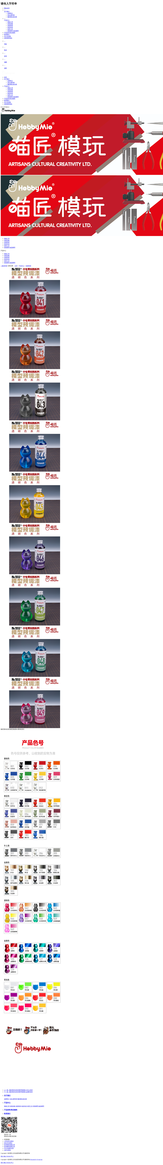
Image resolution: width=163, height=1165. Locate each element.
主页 (16, 266)
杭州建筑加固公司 (9, 1146)
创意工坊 (10, 29)
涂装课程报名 (8, 38)
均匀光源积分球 (9, 1148)
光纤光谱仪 (7, 1150)
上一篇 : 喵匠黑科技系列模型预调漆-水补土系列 (18, 1090)
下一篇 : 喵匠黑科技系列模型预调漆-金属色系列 (18, 1092)
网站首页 (7, 8)
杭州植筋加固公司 (9, 1144)
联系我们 (7, 34)
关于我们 (7, 11)
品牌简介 (10, 13)
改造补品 (10, 27)
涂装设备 (10, 23)
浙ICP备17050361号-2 (7, 1156)
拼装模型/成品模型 (13, 31)
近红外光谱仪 (8, 1143)
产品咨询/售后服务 (9, 32)
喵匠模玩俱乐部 (12, 17)
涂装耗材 (10, 25)
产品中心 (7, 20)
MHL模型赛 (11, 15)
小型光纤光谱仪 (9, 1141)
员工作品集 (7, 36)
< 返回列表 (4, 266)
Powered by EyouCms (36, 1159)
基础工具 (10, 22)
